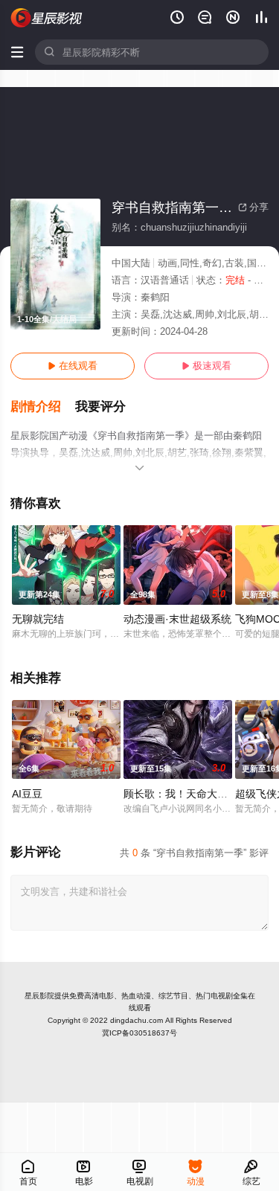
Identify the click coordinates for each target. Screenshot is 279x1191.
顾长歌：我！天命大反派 (181, 794)
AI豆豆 (27, 794)
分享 (253, 207)
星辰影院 (39, 996)
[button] (42, 407)
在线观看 (72, 365)
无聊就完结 (38, 619)
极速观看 (206, 365)
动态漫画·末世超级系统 (177, 619)
